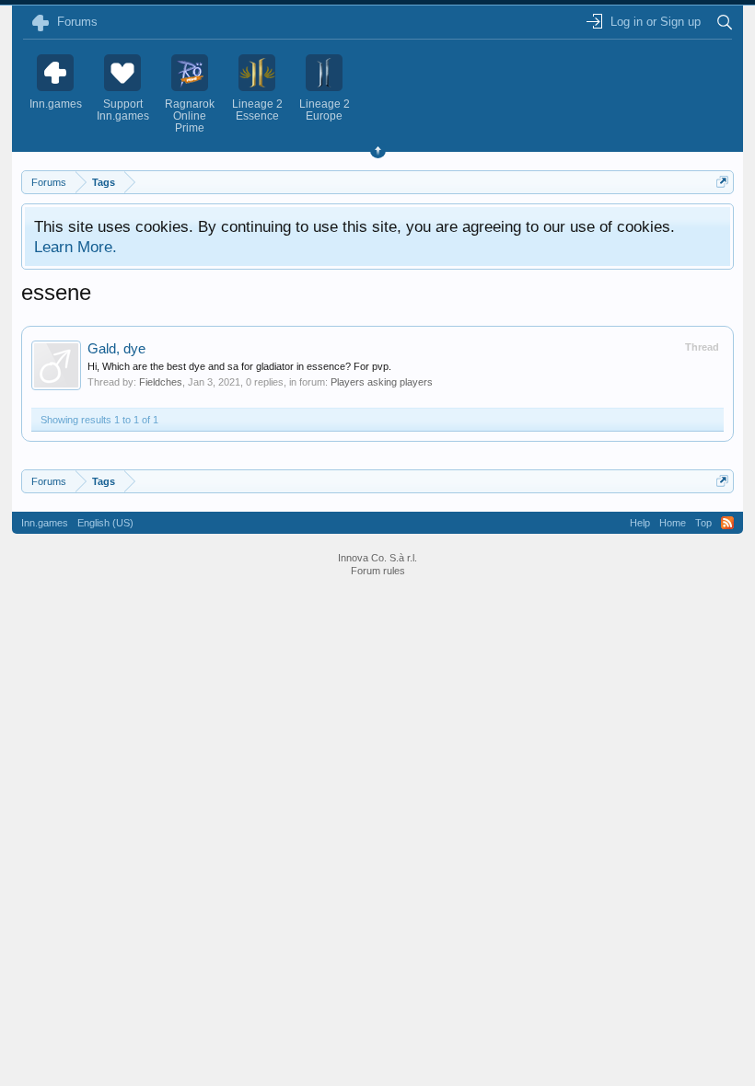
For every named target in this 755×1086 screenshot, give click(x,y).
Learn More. (75, 246)
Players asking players (382, 381)
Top (703, 522)
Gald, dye (116, 348)
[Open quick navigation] (722, 182)
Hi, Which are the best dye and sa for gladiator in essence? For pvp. (239, 366)
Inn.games (44, 522)
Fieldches (160, 381)
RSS (727, 522)
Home (672, 522)
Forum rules (378, 570)
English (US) (105, 522)
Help (640, 522)
